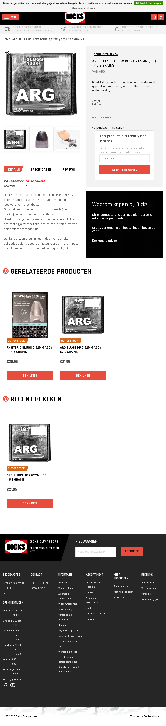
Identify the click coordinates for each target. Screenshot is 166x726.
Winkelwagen (148, 588)
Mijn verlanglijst (149, 599)
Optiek (89, 592)
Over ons (62, 582)
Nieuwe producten (123, 591)
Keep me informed (124, 170)
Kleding (90, 608)
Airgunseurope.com (68, 630)
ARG (102, 71)
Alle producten (121, 586)
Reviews (69, 169)
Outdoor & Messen (96, 613)
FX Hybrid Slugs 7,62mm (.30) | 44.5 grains (29, 349)
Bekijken (30, 375)
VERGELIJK (118, 128)
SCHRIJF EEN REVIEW (106, 54)
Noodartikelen (93, 619)
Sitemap (62, 625)
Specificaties (41, 169)
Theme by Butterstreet (145, 716)
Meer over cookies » (83, 8)
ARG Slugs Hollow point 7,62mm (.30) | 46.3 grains (48, 39)
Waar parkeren (66, 588)
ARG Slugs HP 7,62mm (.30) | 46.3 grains (28, 477)
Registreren (147, 582)
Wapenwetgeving (67, 603)
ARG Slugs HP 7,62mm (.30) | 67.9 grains (81, 349)
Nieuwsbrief (86, 541)
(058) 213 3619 (39, 583)
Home (6, 39)
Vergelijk (146, 593)
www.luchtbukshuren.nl (70, 636)
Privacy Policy (65, 609)
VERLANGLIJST (100, 128)
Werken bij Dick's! (67, 651)
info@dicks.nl (38, 588)
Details (14, 169)
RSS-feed (119, 597)
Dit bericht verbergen (148, 3)
